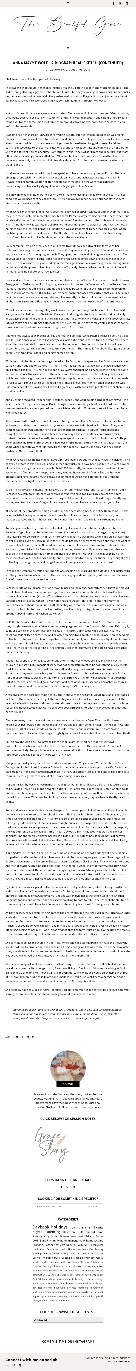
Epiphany (38, 1244)
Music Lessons (49, 1270)
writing (66, 1300)
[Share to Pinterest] (28, 1036)
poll (101, 1291)
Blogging (84, 1262)
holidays (59, 1227)
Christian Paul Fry (42, 1266)
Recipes (99, 1270)
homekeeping (94, 1240)
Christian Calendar (79, 1253)
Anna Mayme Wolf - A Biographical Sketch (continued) (68, 62)
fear (40, 1287)
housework (59, 1287)
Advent (90, 1236)
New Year (62, 1270)
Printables (90, 1270)
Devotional (53, 1249)
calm (41, 1283)
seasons (54, 1262)
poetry (64, 1253)
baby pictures (85, 1279)
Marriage (37, 1270)
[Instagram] (120, 3)
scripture (73, 1296)
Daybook (41, 1227)
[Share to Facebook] (23, 1036)
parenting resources (68, 1291)
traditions (39, 1249)
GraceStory (97, 1253)
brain (35, 1283)
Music (57, 1257)
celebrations (51, 1283)
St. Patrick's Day (65, 1274)
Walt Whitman (40, 1279)
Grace (67, 1266)
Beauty (75, 1262)
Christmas (58, 1266)
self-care (66, 1262)
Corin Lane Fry (42, 1240)
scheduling (62, 1296)
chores (61, 1283)
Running (99, 1249)
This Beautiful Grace (106, 1358)
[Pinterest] (127, 3)
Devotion (69, 1232)
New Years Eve (85, 1249)
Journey (87, 1266)
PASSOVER (83, 1244)
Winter (52, 1279)
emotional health (86, 1283)
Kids (80, 1232)
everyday (89, 1257)
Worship (37, 1253)
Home (71, 1249)
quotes (45, 1262)
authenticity (71, 1279)
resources (97, 1244)
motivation (38, 1291)
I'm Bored (47, 1257)
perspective (84, 1291)
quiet (44, 1296)
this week (52, 1300)
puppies (36, 1296)
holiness (48, 1287)
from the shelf (81, 1227)
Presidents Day (76, 1270)
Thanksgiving (81, 1274)
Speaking (67, 1257)
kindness (71, 1287)
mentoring (83, 1287)
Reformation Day (41, 1274)
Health (63, 1249)
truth (60, 1300)
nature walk (51, 1291)
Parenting (52, 1232)
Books (99, 1236)
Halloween (76, 1266)
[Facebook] (114, 3)
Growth (37, 1257)
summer (43, 1300)
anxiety (60, 1279)
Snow (53, 1274)
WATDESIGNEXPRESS (119, 1361)
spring (36, 1300)
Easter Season (59, 1236)
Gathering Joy (55, 1244)
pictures (94, 1291)
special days (94, 1232)
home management (72, 1240)
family (55, 1240)
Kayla (95, 1266)
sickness (82, 1296)
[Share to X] (17, 1036)
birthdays (98, 1279)
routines (51, 1296)
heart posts (77, 1236)
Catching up (96, 1262)
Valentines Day (95, 1274)
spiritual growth (95, 1296)
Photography (41, 1236)
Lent (101, 1266)
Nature (70, 1244)
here (15, 79)
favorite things (51, 1253)
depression (71, 1283)
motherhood (96, 1287)
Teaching (78, 1257)
